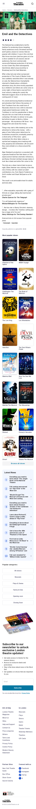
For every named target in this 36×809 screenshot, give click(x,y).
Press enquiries (8, 731)
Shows (21, 718)
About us (5, 718)
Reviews (10, 10)
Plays (21, 715)
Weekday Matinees (25, 732)
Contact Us (6, 728)
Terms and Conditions (6, 739)
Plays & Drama (18, 583)
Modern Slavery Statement (8, 751)
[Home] (18, 3)
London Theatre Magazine (8, 713)
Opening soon (18, 596)
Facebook (25, 768)
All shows (18, 571)
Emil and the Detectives (21, 10)
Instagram (25, 772)
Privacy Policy (26, 693)
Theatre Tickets (24, 728)
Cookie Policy (7, 747)
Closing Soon (18, 603)
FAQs (4, 721)
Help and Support (8, 724)
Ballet (21, 725)
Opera (21, 722)
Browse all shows (18, 463)
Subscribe (18, 688)
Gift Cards (22, 738)
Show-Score (6, 777)
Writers (5, 734)
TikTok (24, 775)
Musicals (18, 577)
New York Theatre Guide (8, 769)
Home (4, 10)
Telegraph (6, 223)
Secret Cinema (7, 781)
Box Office (6, 774)
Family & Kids (18, 590)
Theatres (22, 735)
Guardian (15, 223)
